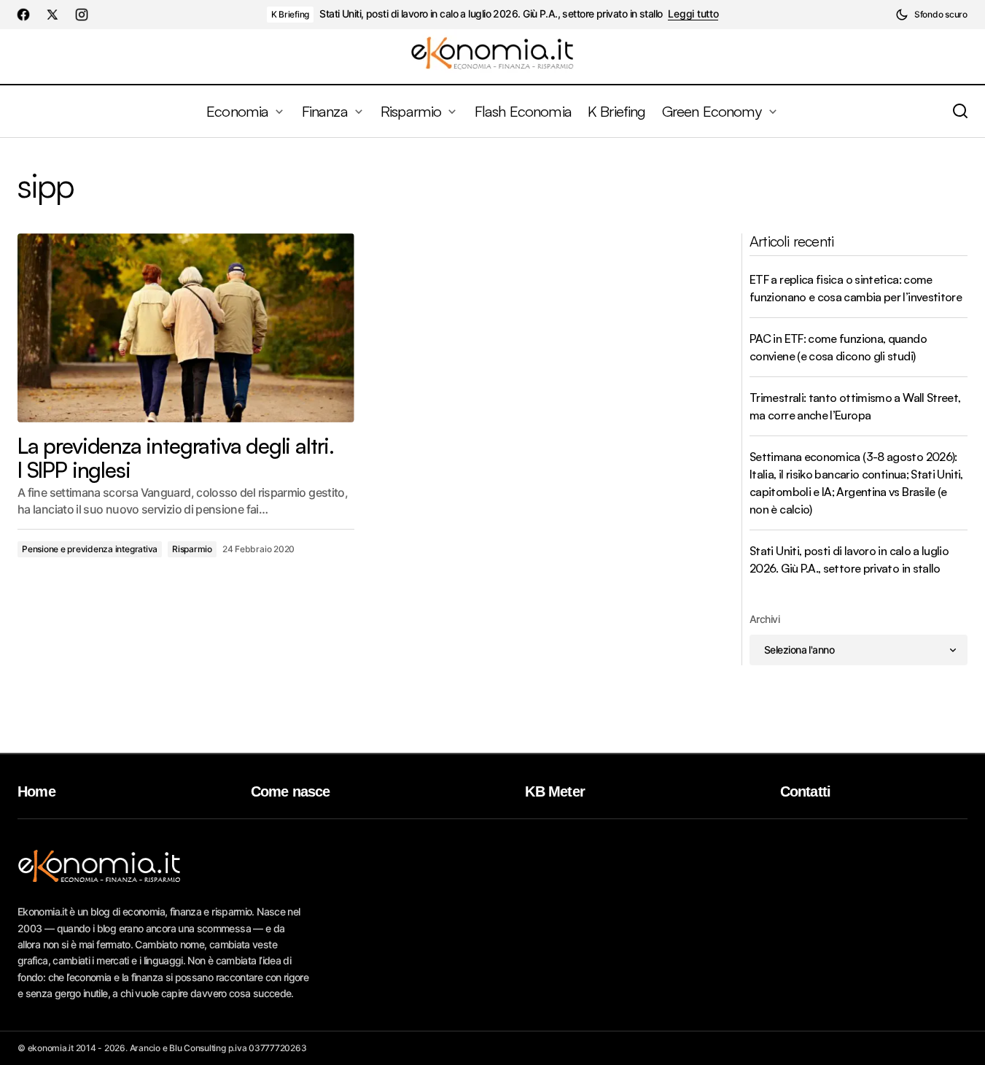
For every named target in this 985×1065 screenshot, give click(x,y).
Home (36, 791)
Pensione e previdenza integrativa (89, 548)
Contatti (805, 791)
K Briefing (290, 14)
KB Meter (555, 791)
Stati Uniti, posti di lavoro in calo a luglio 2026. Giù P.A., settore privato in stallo (490, 14)
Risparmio (192, 548)
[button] (931, 14)
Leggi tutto (693, 14)
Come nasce (290, 791)
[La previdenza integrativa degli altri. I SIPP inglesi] (185, 328)
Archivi (764, 619)
